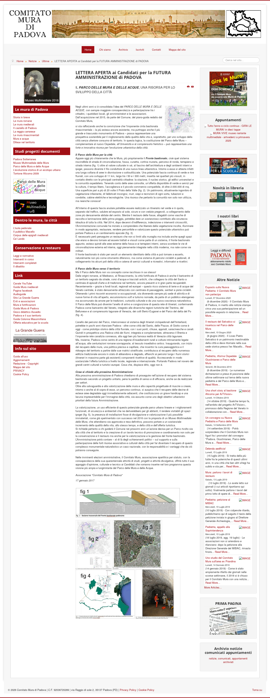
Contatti (156, 49)
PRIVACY (19, 370)
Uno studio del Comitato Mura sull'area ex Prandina (220, 559)
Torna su (257, 690)
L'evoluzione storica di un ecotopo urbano (36, 170)
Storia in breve (21, 117)
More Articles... (213, 587)
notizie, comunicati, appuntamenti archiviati (228, 660)
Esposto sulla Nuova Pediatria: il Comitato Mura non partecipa (220, 290)
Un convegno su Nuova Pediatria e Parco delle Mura (221, 419)
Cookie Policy (21, 374)
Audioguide (19, 294)
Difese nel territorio (24, 142)
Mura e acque (21, 138)
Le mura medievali (23, 124)
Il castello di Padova (25, 128)
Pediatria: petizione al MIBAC (217, 501)
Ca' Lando (19, 239)
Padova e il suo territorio (27, 315)
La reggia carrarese (24, 131)
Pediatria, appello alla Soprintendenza (217, 528)
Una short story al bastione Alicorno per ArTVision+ (220, 392)
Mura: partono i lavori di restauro (218, 474)
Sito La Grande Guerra (26, 297)
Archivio (123, 49)
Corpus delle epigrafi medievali (30, 235)
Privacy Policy (128, 690)
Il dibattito (19, 266)
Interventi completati (25, 263)
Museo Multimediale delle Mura (31, 163)
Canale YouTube (22, 283)
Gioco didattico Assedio (27, 312)
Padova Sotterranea (24, 159)
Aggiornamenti (21, 360)
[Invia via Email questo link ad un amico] (192, 87)
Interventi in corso (23, 259)
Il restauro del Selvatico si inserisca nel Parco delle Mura (220, 325)
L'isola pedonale (22, 228)
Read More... (212, 384)
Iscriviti (140, 49)
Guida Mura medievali (25, 287)
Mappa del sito (177, 49)
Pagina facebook (22, 290)
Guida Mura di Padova (26, 308)
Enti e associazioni (24, 301)
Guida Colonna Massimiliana (29, 319)
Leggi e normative (23, 256)
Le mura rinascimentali (26, 135)
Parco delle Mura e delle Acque (31, 166)
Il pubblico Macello (24, 231)
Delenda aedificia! (215, 448)
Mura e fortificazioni (24, 305)
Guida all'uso (20, 356)
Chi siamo (105, 49)
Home (88, 49)
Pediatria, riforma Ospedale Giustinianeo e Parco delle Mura (221, 359)
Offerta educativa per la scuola (30, 322)
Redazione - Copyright (26, 363)
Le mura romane (22, 121)
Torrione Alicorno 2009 (26, 173)
